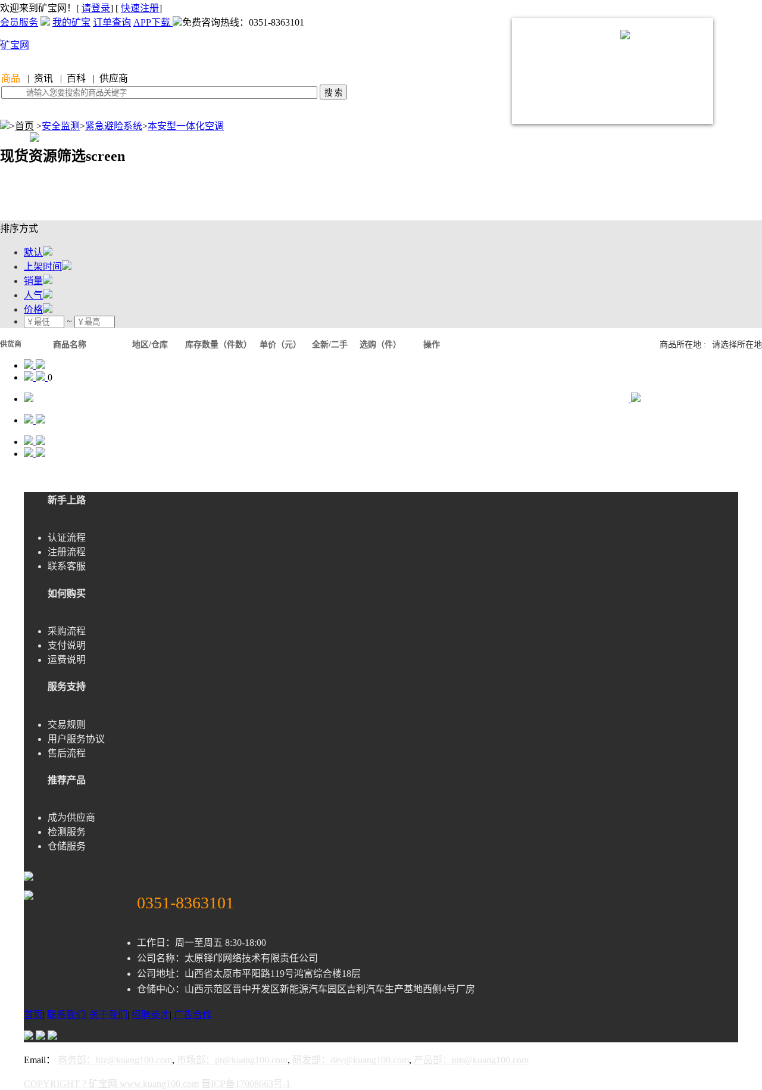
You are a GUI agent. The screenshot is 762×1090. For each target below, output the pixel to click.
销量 (33, 281)
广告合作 (193, 1015)
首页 (24, 126)
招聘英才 (151, 1015)
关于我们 (108, 1015)
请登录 (96, 8)
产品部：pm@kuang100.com (471, 1060)
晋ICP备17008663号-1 (246, 1084)
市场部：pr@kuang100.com (232, 1060)
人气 (33, 295)
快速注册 (140, 8)
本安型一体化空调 (186, 126)
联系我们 (66, 1015)
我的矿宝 (71, 22)
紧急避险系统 (113, 126)
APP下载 (153, 22)
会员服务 (19, 22)
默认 (33, 252)
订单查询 (112, 22)
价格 (33, 309)
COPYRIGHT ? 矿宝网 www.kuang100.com (111, 1084)
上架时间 (43, 266)
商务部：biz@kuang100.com (115, 1060)
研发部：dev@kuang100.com (350, 1060)
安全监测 (61, 126)
